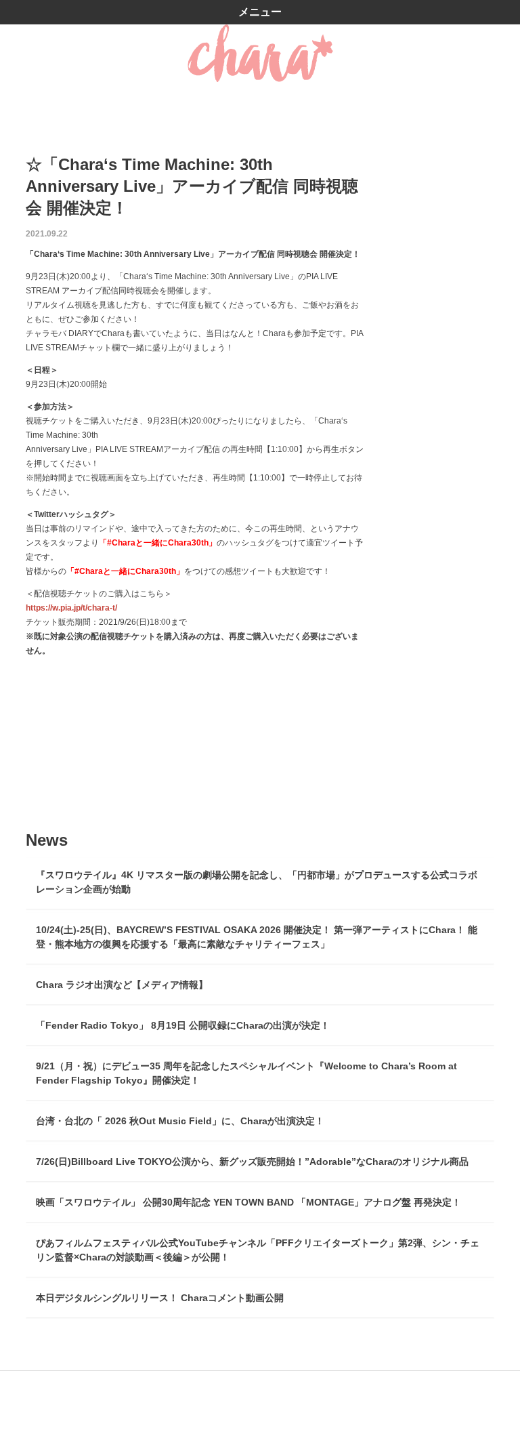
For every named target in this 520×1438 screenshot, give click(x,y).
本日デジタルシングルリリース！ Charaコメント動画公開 (160, 1297)
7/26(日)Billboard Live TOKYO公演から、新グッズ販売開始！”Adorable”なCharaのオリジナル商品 (252, 1161)
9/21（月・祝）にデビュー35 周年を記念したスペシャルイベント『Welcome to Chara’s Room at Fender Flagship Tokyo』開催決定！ (246, 1073)
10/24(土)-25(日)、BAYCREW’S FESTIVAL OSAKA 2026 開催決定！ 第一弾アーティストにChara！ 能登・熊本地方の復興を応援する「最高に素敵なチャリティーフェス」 (256, 936)
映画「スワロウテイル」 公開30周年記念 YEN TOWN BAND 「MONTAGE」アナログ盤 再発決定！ (248, 1202)
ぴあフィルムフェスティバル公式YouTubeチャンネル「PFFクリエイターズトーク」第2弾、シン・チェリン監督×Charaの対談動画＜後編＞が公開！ (257, 1249)
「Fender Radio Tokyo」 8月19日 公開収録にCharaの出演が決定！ (183, 1025)
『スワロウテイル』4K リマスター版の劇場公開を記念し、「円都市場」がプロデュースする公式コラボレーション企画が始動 (256, 882)
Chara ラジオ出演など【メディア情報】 (122, 984)
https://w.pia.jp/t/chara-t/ (71, 608)
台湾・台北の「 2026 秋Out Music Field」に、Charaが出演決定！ (180, 1120)
